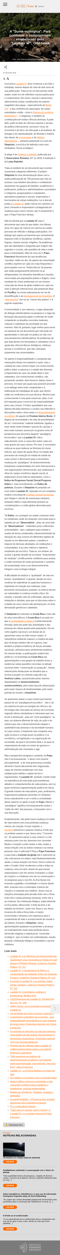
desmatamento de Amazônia (38, 296)
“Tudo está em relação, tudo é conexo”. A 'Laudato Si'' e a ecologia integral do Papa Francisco (31, 1113)
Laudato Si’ (21, 84)
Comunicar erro (14, 1125)
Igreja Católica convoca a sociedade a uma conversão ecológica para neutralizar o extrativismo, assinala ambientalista (31, 1085)
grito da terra (11, 299)
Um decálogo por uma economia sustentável (32, 1013)
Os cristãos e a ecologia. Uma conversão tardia (33, 1078)
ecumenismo (25, 137)
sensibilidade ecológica (22, 621)
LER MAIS (10, 1162)
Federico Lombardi (27, 154)
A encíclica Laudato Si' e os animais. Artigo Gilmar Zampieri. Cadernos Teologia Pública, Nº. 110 (32, 985)
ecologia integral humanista (40, 495)
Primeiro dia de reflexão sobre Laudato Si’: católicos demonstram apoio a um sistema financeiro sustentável (31, 1049)
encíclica (8, 830)
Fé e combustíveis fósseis (23, 1106)
